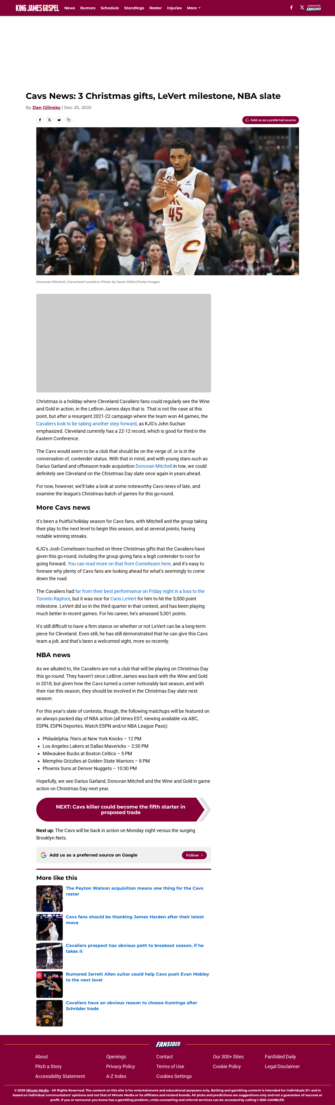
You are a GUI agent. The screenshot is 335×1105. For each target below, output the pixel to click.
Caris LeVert (123, 598)
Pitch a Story (48, 1066)
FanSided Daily (280, 1056)
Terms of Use (170, 1066)
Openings (116, 1056)
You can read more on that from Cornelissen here (119, 563)
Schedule (110, 8)
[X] (302, 7)
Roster (155, 8)
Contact (164, 1056)
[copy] (68, 120)
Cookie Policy (227, 1066)
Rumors (87, 8)
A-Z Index (116, 1076)
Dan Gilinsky (47, 107)
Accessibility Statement (60, 1076)
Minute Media (37, 1090)
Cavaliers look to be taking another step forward (86, 423)
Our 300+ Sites (228, 1056)
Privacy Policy (120, 1066)
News (69, 8)
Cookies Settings (174, 1076)
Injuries (174, 8)
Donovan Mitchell (154, 466)
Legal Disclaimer (282, 1066)
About (41, 1056)
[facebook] (291, 7)
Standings (134, 8)
